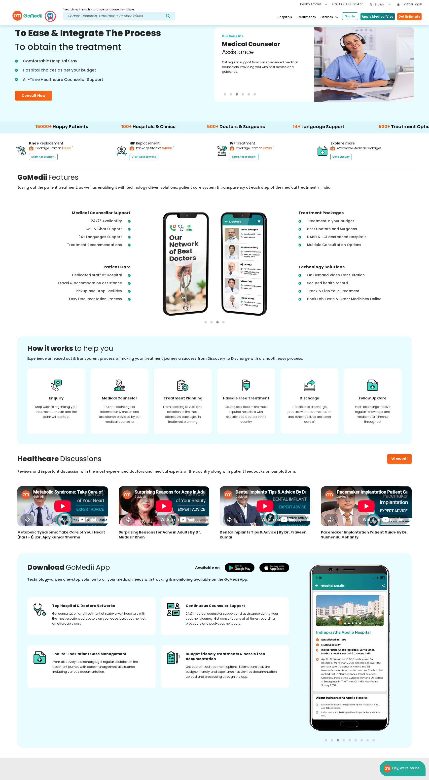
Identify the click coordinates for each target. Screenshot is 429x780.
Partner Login (412, 4)
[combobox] (383, 4)
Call (347, 4)
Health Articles (311, 4)
